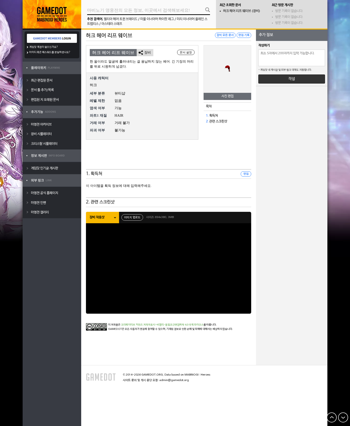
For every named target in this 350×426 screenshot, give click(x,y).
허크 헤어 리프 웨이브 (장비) (241, 11)
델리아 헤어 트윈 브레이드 (120, 19)
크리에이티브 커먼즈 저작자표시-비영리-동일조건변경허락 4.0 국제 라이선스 (162, 324)
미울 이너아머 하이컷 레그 (157, 19)
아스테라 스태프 (111, 24)
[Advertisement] (168, 157)
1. (207, 116)
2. (207, 121)
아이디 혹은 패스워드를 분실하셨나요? (49, 52)
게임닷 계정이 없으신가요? (43, 47)
